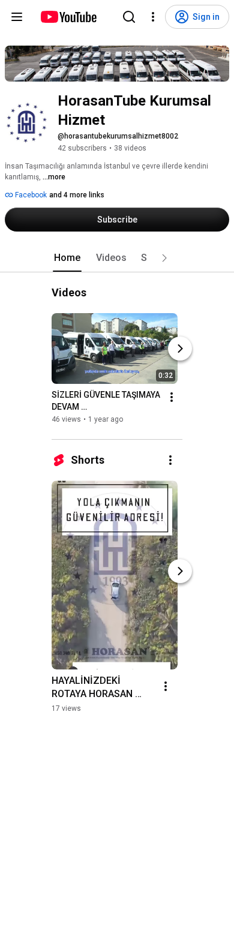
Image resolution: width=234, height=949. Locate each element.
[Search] (129, 17)
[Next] (180, 349)
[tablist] (117, 258)
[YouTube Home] (68, 17)
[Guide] (17, 17)
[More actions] (172, 397)
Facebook (30, 195)
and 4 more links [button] (76, 195)
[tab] (67, 258)
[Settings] (153, 17)
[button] (164, 258)
